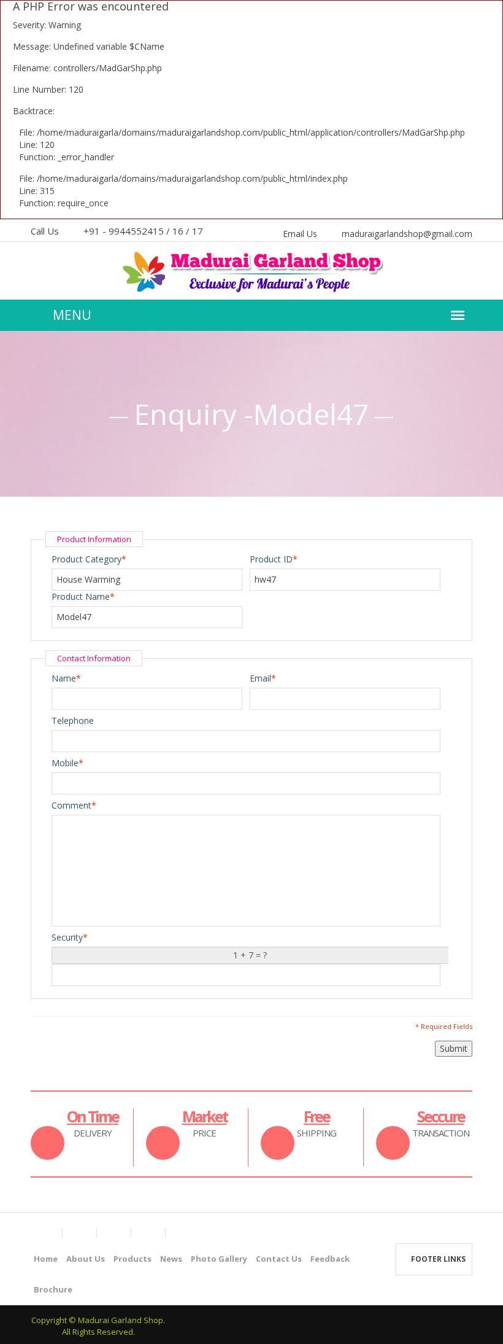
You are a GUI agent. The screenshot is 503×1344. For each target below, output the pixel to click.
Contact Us (279, 1258)
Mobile (65, 763)
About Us (85, 1258)
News (171, 1258)
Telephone (73, 720)
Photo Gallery (219, 1258)
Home (46, 1258)
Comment (71, 805)
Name (64, 678)
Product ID (271, 559)
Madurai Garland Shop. (121, 1320)
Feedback (330, 1258)
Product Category (86, 559)
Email (260, 678)
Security (67, 937)
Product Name (81, 596)
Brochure (53, 1289)
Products (132, 1258)
